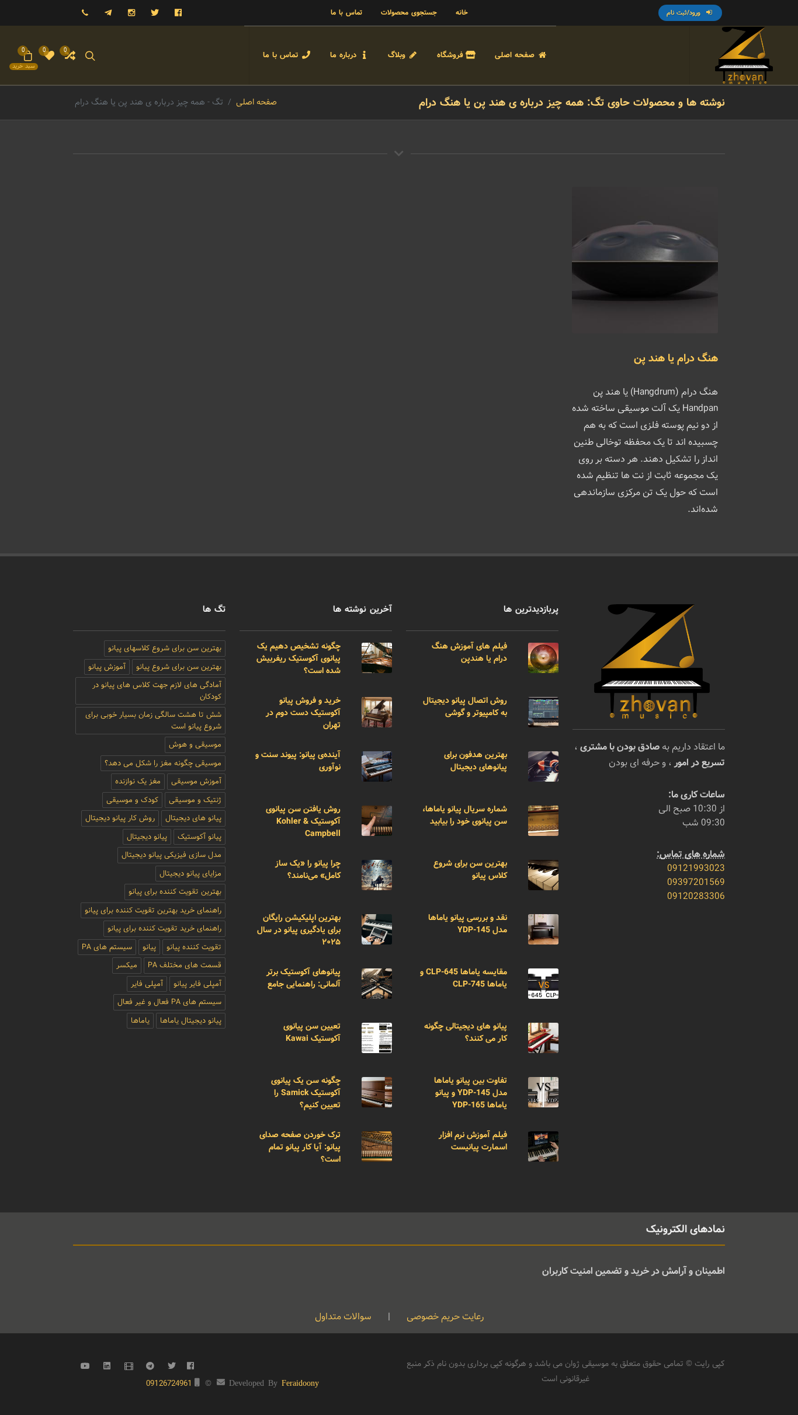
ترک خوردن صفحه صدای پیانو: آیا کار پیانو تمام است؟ (300, 1147)
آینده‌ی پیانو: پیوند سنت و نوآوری (298, 760)
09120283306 (696, 896)
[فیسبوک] (178, 13)
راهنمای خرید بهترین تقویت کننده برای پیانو (153, 910)
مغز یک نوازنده (138, 781)
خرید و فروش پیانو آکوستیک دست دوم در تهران (303, 712)
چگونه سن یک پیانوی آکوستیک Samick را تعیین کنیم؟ (306, 1092)
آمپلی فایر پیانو (197, 984)
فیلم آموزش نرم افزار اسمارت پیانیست (473, 1140)
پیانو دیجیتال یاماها (190, 1021)
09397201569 (696, 882)
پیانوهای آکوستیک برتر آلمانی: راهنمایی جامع (303, 978)
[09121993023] (84, 13)
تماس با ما (346, 12)
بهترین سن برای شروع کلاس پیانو (470, 869)
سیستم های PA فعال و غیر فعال (169, 1002)
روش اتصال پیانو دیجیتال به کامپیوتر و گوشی (465, 706)
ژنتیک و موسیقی (195, 800)
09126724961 (169, 1383)
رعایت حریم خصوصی (444, 1316)
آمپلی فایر (147, 984)
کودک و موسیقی (132, 800)
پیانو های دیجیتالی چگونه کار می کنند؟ (465, 1032)
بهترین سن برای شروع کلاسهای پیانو (164, 648)
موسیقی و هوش (195, 744)
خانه (462, 12)
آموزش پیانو (107, 667)
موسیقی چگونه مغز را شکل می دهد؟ (163, 763)
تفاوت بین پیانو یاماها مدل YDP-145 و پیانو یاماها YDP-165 (470, 1092)
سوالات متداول (343, 1316)
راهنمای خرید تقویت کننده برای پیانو (164, 928)
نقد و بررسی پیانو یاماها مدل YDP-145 (467, 923)
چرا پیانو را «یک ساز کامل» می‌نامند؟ (308, 869)
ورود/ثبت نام (685, 13)
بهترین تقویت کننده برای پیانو (175, 892)
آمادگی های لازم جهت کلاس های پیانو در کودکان (156, 691)
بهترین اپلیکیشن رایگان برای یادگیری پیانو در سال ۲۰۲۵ (299, 930)
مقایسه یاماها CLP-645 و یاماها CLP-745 (463, 978)
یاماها (140, 1021)
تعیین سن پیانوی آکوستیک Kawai (312, 1032)
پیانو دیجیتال (147, 837)
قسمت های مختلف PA (184, 965)
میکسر (126, 965)
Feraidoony (300, 1382)
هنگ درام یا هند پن (676, 358)
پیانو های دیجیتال (193, 818)
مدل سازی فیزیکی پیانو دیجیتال (171, 855)
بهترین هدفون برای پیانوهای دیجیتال (475, 760)
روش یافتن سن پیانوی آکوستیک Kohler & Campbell (303, 821)
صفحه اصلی (256, 102)
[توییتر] (154, 13)
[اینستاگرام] (131, 13)
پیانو (149, 947)
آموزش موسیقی (196, 781)
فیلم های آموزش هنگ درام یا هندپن (469, 652)
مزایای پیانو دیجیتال (190, 873)
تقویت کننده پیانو (193, 947)
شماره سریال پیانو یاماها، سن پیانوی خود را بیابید (464, 815)
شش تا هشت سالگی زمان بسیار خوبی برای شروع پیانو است (153, 721)
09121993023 (696, 868)
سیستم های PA (107, 947)
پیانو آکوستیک (199, 837)
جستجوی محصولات (409, 12)
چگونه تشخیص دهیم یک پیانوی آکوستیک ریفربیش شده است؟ (298, 658)
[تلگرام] (108, 13)
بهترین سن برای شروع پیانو (178, 667)
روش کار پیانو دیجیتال (120, 818)
